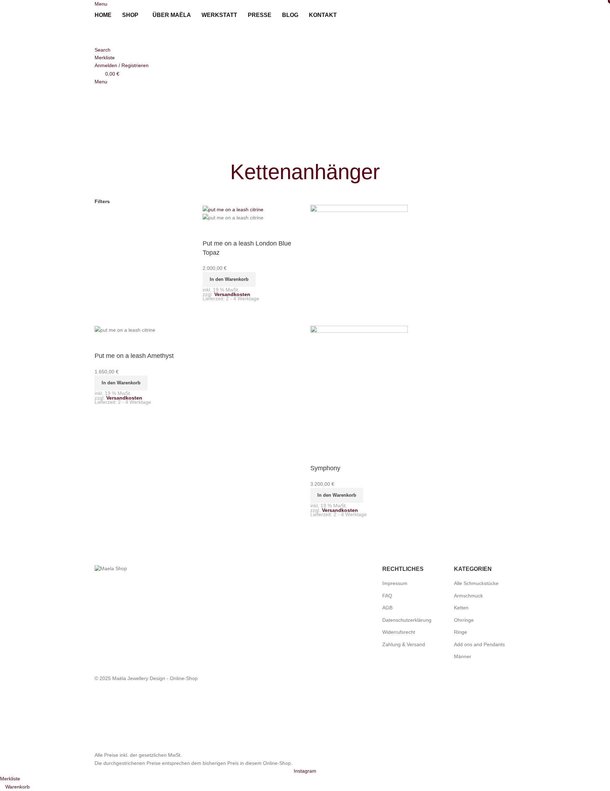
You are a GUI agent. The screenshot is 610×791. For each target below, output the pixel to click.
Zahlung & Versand (403, 644)
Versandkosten (124, 398)
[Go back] (221, 172)
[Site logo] (133, 34)
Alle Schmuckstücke (476, 583)
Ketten (461, 607)
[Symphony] (359, 265)
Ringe (460, 632)
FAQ (387, 595)
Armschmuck (468, 595)
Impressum (394, 583)
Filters (102, 201)
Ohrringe (464, 620)
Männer (462, 656)
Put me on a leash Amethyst (134, 355)
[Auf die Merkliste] (103, 343)
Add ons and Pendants (479, 644)
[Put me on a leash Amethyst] (143, 265)
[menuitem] (350, 15)
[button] (121, 383)
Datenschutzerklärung (406, 620)
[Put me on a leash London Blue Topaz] (233, 209)
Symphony (325, 468)
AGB (387, 607)
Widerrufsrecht (398, 632)
